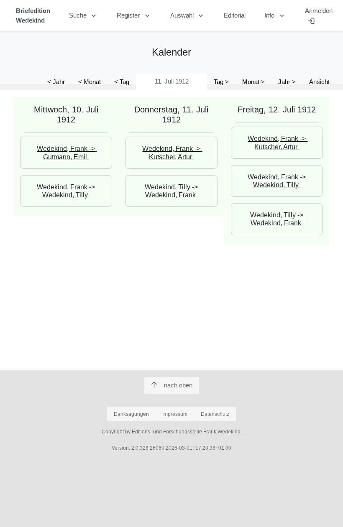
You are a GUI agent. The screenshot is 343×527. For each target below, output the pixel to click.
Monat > (253, 81)
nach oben (178, 385)
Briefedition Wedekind (33, 15)
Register (134, 16)
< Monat (89, 81)
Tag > (221, 81)
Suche (83, 16)
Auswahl (187, 16)
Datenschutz (215, 414)
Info (275, 16)
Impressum (174, 414)
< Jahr (56, 81)
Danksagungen (131, 414)
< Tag (121, 81)
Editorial (235, 15)
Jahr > (287, 81)
